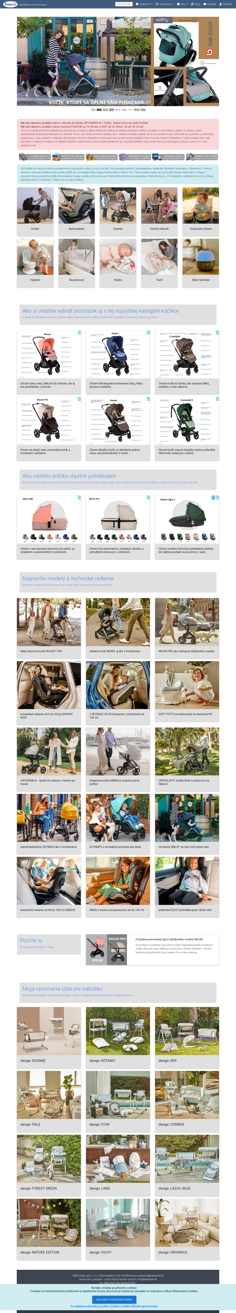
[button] (32, 65)
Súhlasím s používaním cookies (114, 1299)
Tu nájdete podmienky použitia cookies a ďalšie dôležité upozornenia (114, 1306)
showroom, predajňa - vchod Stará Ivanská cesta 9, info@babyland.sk (118, 1279)
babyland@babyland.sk (150, 1275)
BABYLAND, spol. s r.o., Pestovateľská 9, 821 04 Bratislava (105, 1275)
